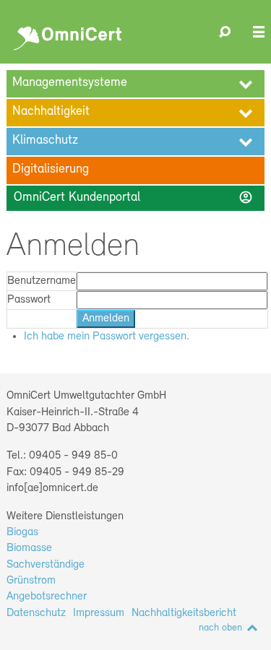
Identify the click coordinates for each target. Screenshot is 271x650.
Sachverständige (46, 565)
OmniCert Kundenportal (133, 197)
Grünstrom (31, 580)
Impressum (98, 613)
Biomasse (29, 548)
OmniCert (70, 35)
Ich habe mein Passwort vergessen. (106, 336)
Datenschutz (36, 613)
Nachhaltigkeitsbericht (184, 613)
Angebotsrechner (47, 596)
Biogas (22, 532)
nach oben (220, 628)
